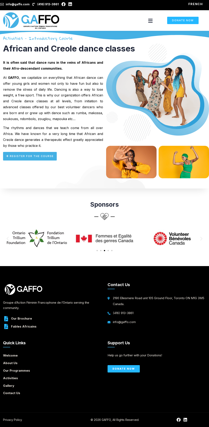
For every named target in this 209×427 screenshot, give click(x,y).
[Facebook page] (64, 4)
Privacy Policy (12, 419)
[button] (7, 238)
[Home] (31, 20)
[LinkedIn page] (71, 4)
